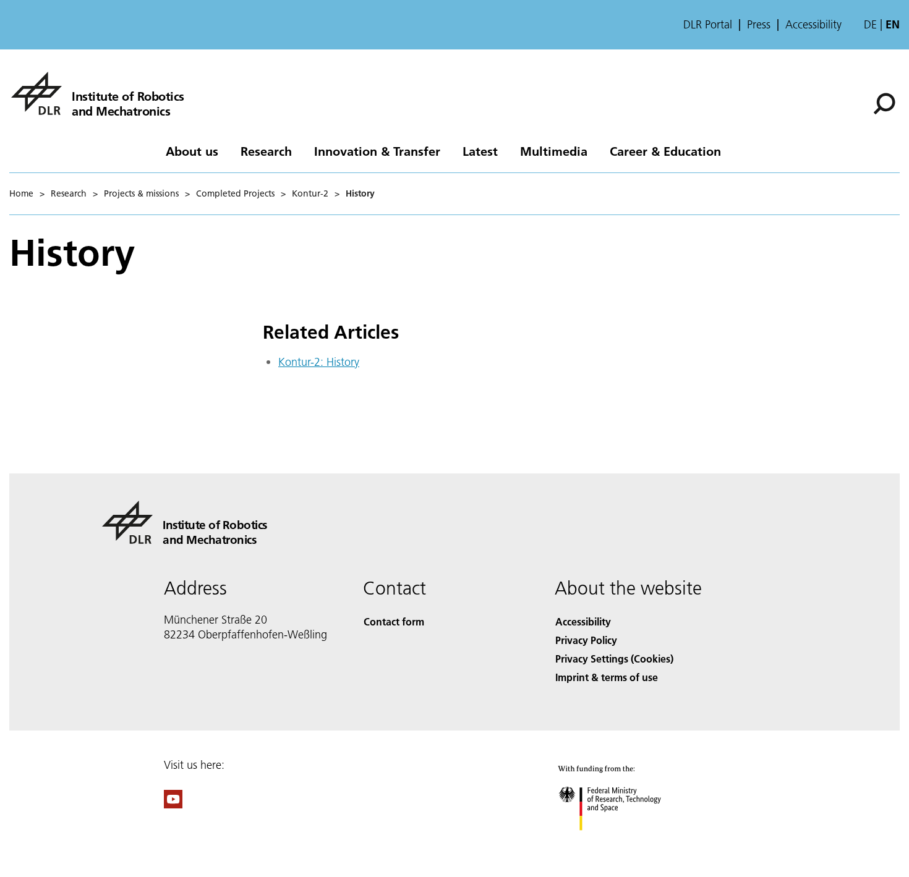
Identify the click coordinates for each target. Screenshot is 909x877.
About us (192, 151)
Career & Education (665, 151)
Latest (480, 151)
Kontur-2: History (318, 362)
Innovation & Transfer (377, 151)
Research (266, 151)
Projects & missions (141, 193)
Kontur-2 (310, 193)
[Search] (885, 102)
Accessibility (813, 25)
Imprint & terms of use (606, 677)
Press (758, 25)
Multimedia (553, 151)
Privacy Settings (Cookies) (614, 658)
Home (21, 193)
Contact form (394, 621)
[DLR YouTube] (173, 804)
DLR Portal (707, 25)
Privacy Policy (586, 639)
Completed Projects (235, 193)
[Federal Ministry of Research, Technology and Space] (626, 843)
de (870, 24)
